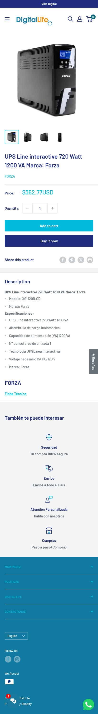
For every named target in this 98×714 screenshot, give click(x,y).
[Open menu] (7, 19)
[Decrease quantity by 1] (27, 208)
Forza (10, 176)
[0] (89, 19)
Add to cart (49, 225)
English (12, 636)
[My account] (79, 19)
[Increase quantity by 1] (53, 208)
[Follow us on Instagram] (17, 659)
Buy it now (49, 241)
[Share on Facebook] (62, 259)
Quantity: (12, 208)
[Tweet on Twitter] (81, 259)
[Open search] (70, 19)
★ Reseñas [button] (94, 361)
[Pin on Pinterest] (72, 259)
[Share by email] (90, 259)
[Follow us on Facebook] (8, 659)
